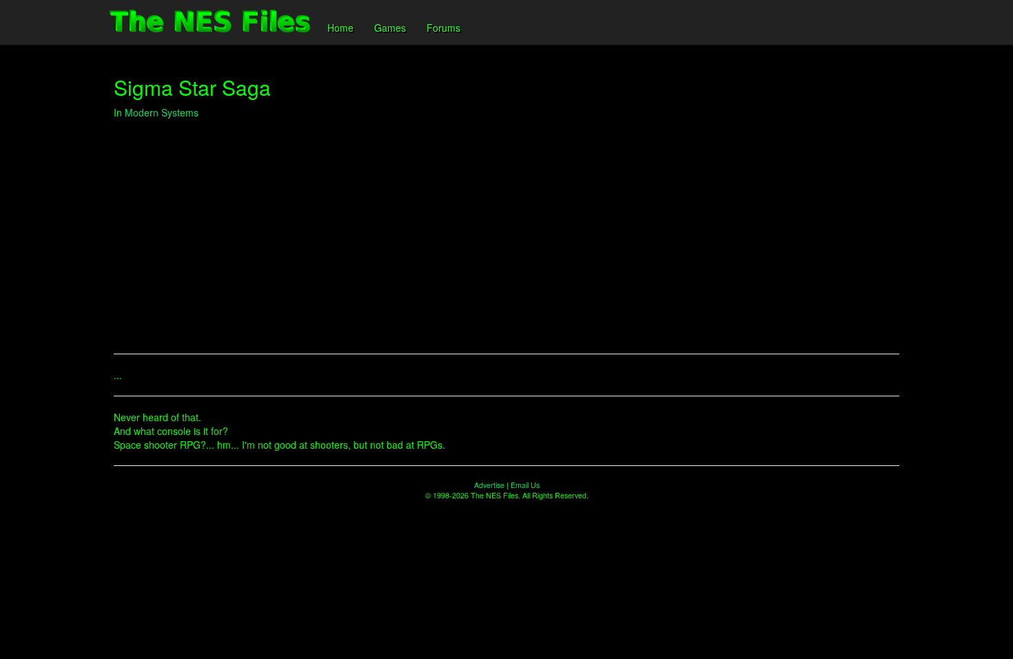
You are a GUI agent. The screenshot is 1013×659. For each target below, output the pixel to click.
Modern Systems (161, 112)
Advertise (489, 485)
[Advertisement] (506, 229)
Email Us (525, 485)
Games (390, 27)
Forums (443, 27)
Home (340, 27)
